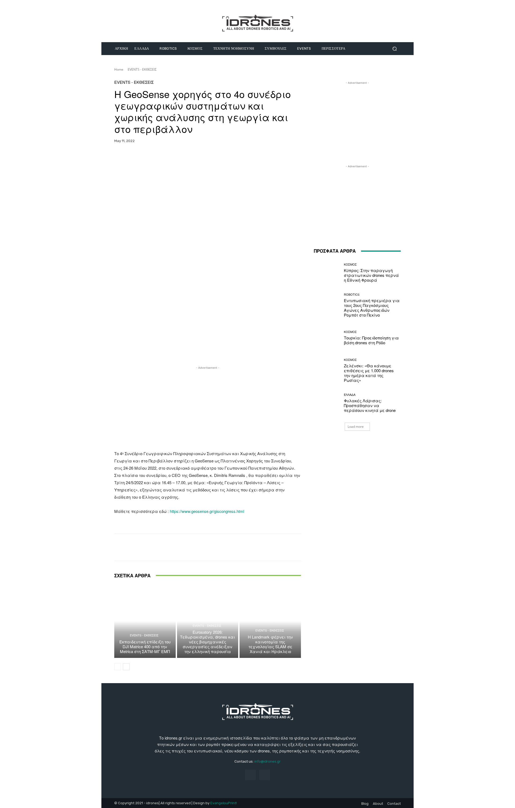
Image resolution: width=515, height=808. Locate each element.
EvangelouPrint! (223, 803)
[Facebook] (250, 775)
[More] (247, 157)
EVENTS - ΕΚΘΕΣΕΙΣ (142, 69)
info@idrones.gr (267, 761)
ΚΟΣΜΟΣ (350, 264)
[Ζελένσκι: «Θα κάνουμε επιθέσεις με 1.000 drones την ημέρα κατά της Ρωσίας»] (327, 370)
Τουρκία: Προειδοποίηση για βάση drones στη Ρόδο (371, 340)
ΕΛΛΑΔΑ (349, 394)
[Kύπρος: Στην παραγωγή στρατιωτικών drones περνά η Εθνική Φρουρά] (327, 273)
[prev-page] (117, 666)
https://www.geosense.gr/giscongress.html (207, 511)
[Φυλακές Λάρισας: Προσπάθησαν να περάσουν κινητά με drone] (327, 403)
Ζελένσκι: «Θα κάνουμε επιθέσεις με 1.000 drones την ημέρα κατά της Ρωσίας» (369, 373)
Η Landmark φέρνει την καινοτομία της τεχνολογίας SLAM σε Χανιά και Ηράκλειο (270, 644)
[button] (394, 48)
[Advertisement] (207, 408)
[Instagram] (264, 775)
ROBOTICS (351, 294)
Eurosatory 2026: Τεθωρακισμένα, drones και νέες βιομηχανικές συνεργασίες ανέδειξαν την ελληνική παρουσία (207, 641)
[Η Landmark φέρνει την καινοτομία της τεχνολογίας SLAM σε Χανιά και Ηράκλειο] (270, 621)
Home (118, 69)
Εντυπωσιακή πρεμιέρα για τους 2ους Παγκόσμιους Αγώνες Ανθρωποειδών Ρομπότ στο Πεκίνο (372, 308)
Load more (356, 426)
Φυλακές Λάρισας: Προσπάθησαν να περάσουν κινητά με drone (370, 405)
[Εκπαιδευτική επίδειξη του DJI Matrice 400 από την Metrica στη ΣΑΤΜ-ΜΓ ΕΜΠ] (145, 621)
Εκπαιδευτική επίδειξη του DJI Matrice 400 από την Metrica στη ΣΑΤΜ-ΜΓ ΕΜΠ (145, 646)
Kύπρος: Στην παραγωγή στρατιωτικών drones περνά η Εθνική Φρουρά (371, 275)
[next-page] (126, 666)
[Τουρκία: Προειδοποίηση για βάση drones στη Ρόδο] (327, 338)
